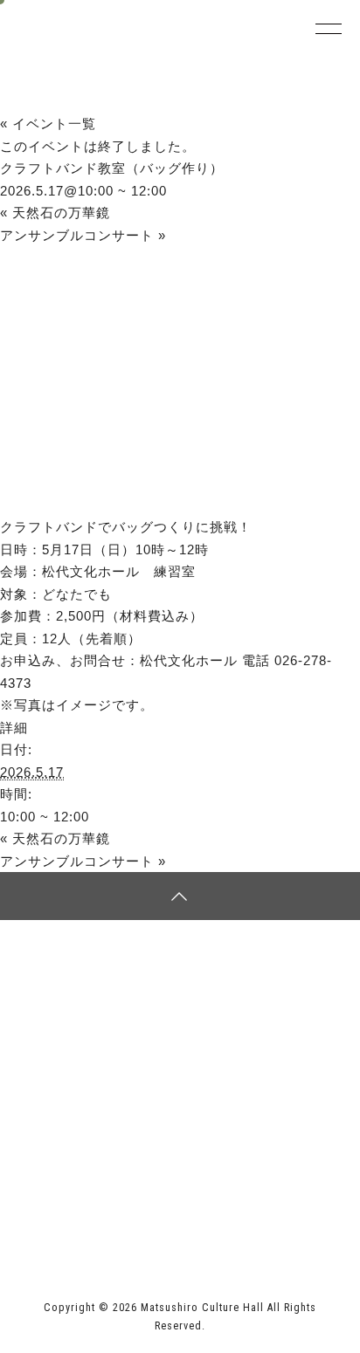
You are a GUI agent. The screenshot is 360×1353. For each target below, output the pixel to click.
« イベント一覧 (48, 123)
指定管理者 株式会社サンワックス (130, 1222)
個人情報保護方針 (260, 981)
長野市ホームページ (81, 1186)
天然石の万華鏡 (55, 212)
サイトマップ (99, 981)
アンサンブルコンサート (83, 235)
